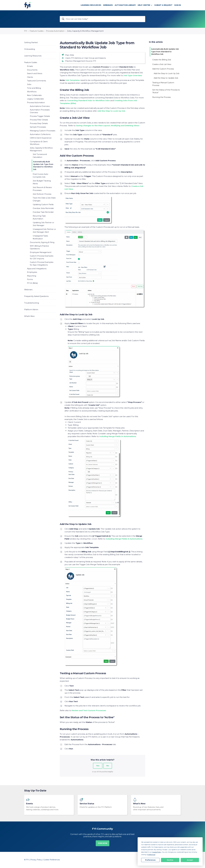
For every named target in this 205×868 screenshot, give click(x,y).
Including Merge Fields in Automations (117, 436)
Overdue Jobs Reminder (43, 208)
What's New (139, 803)
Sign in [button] (177, 5)
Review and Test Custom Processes (89, 710)
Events (29, 803)
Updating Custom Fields (43, 204)
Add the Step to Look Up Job (111, 111)
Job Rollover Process (42, 194)
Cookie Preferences (51, 860)
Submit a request (163, 5)
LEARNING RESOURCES (91, 5)
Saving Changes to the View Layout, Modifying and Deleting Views (107, 125)
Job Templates (72, 80)
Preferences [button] (151, 854)
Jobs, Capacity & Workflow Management (85, 31)
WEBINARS (108, 5)
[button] (40, 42)
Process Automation (55, 31)
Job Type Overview (132, 75)
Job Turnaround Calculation (40, 155)
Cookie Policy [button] (156, 852)
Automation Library (125, 5)
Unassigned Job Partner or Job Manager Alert (44, 230)
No (107, 766)
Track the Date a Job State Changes (44, 199)
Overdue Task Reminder (43, 212)
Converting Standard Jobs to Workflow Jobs (88, 100)
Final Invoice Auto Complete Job (40, 175)
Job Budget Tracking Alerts (42, 182)
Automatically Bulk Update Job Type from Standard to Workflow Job (43, 165)
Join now (102, 843)
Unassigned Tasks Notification (40, 237)
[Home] (27, 5)
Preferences (150, 860)
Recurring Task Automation (39, 217)
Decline (170, 860)
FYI (25, 31)
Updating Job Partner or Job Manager (43, 223)
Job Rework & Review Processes (42, 188)
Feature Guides (36, 31)
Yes (97, 766)
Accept (190, 860)
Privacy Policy (36, 860)
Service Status (87, 803)
